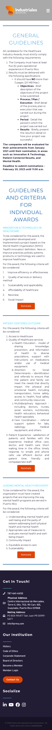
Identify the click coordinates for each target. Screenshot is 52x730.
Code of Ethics (10, 651)
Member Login (10, 670)
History (7, 646)
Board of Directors (13, 660)
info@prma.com (15, 623)
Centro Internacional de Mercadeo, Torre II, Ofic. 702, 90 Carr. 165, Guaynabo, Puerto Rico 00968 (26, 604)
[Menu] (48, 10)
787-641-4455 (15, 593)
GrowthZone (36, 726)
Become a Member (13, 665)
